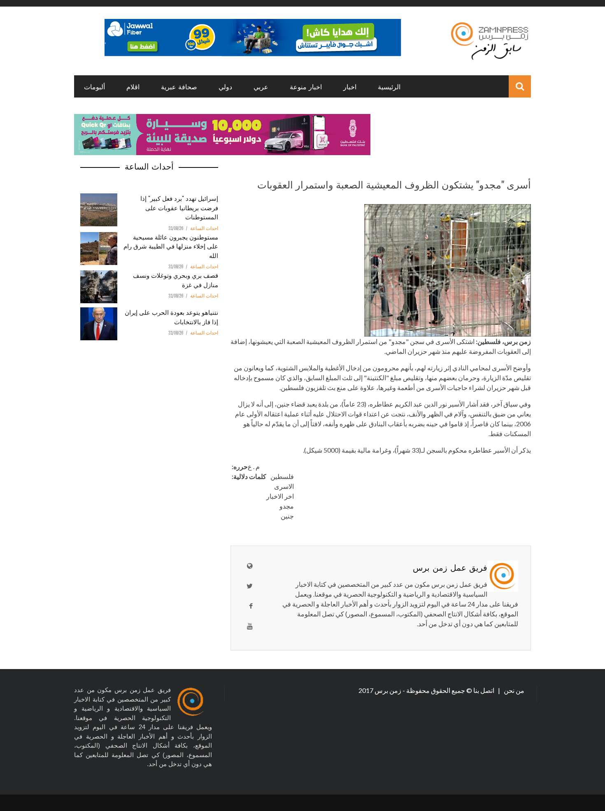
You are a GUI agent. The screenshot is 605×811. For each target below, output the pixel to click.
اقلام (133, 86)
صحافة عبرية (179, 86)
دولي (225, 86)
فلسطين (282, 476)
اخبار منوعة (306, 86)
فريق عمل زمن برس (450, 567)
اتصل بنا (484, 690)
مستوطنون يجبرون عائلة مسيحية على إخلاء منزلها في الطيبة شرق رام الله (170, 246)
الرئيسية (389, 86)
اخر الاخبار (280, 496)
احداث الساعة (204, 228)
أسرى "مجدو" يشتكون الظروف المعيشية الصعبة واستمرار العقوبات (394, 184)
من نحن (513, 690)
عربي (261, 86)
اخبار (349, 86)
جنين (287, 516)
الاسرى (284, 486)
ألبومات (94, 86)
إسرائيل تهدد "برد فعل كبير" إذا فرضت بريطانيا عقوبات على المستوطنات (179, 207)
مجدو (286, 506)
